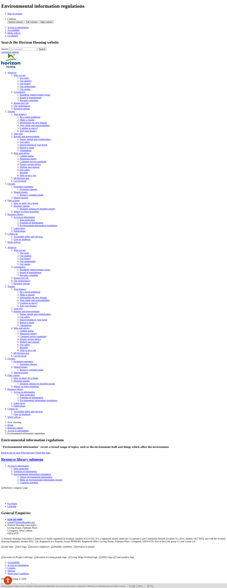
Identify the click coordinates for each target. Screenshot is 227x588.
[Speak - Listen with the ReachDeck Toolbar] (8, 580)
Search (4, 49)
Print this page (28, 452)
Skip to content (14, 13)
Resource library (15, 428)
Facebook (12, 503)
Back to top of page (10, 452)
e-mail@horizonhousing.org (21, 522)
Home (10, 425)
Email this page (43, 452)
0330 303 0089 (14, 519)
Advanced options (10, 52)
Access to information (18, 430)
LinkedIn (11, 506)
